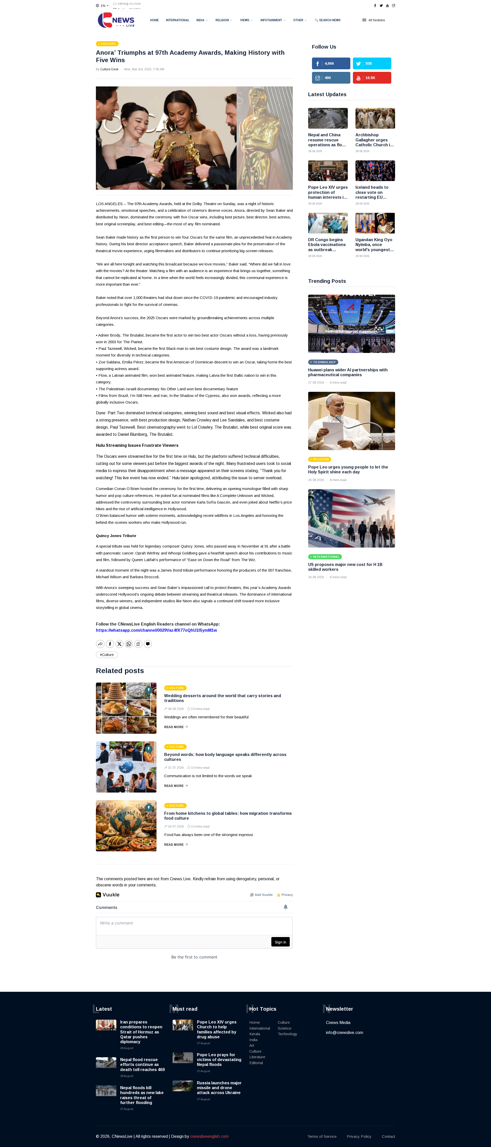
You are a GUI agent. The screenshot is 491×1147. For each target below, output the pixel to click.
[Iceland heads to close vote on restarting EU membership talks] (375, 170)
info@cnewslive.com (344, 1032)
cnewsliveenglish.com (209, 1136)
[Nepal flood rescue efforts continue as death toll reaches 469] (106, 1067)
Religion (222, 20)
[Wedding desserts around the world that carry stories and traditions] (126, 708)
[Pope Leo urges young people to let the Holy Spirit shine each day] (351, 421)
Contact (388, 1136)
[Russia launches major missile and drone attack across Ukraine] (183, 1091)
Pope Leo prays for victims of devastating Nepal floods (219, 1060)
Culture (255, 1051)
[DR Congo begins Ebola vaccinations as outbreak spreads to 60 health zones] (328, 223)
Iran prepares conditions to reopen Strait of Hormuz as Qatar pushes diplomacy (141, 1032)
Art (251, 1045)
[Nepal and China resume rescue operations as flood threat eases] (328, 118)
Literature (257, 1057)
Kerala (254, 1034)
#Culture (107, 655)
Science (284, 1028)
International (177, 20)
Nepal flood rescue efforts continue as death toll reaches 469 (142, 1064)
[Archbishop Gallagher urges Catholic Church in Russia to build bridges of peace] (375, 118)
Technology (287, 1034)
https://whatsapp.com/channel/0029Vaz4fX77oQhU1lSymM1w (156, 630)
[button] (102, 6)
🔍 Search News (328, 20)
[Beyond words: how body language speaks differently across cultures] (126, 767)
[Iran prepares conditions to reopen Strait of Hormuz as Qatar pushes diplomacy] (106, 1030)
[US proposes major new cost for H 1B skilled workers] (351, 518)
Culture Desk (109, 69)
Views (244, 20)
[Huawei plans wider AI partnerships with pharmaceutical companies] (351, 324)
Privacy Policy (359, 1136)
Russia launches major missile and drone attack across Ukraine (219, 1088)
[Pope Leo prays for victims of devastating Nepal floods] (183, 1062)
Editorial (256, 1063)
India (200, 20)
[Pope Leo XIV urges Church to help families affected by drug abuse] (183, 1030)
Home (154, 20)
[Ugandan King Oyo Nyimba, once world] (375, 223)
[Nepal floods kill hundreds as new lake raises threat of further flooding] (106, 1095)
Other (298, 20)
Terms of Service (322, 1136)
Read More (174, 727)
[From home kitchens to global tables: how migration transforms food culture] (126, 825)
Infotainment (271, 20)
